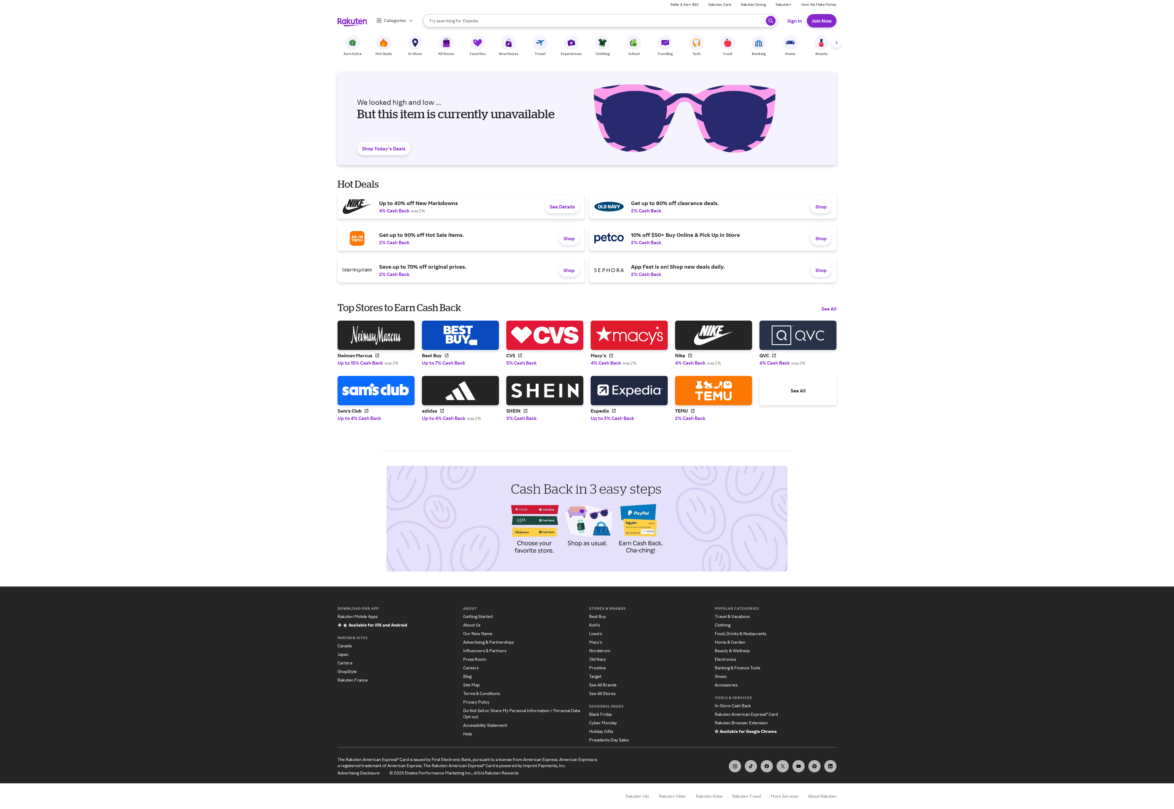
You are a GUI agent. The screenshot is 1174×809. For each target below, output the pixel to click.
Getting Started (478, 616)
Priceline (597, 667)
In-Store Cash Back (733, 705)
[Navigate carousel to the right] (836, 43)
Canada (345, 645)
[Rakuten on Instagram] (735, 766)
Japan (343, 654)
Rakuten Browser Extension (741, 722)
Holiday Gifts (601, 731)
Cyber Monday (603, 722)
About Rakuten (822, 796)
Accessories (726, 684)
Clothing (722, 624)
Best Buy (597, 616)
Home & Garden (730, 642)
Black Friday (600, 714)
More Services (784, 796)
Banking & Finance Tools (737, 667)
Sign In (794, 21)
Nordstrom (599, 650)
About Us (471, 624)
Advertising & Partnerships (488, 642)
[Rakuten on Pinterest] (814, 766)
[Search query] (770, 21)
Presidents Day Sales (609, 739)
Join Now (822, 21)
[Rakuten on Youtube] (798, 766)
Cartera (345, 662)
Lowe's (595, 633)
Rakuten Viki (637, 796)
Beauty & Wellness (732, 650)
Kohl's (594, 624)
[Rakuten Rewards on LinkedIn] (830, 766)
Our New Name (478, 633)
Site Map (471, 684)
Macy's (595, 642)
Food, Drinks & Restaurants (740, 633)
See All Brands (602, 684)
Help (467, 733)
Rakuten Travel (746, 796)
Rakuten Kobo (709, 796)
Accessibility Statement (485, 725)
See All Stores (602, 693)
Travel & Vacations (732, 616)
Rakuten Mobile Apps (358, 616)
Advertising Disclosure (359, 772)
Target (595, 676)
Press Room (474, 659)
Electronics (725, 659)
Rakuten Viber (672, 796)
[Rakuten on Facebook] (767, 766)
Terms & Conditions (481, 693)
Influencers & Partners (484, 650)
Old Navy (597, 659)
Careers (470, 667)
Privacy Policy (476, 701)
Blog (467, 676)
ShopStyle (347, 671)
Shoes (720, 676)
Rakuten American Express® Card (746, 714)
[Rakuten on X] (783, 766)
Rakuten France (353, 679)
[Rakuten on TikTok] (751, 766)
